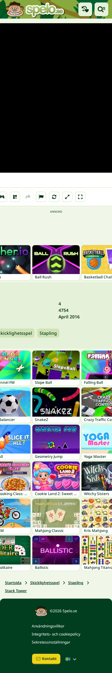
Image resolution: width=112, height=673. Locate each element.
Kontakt (49, 658)
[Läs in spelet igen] (54, 197)
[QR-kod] (15, 197)
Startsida (13, 582)
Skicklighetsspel (44, 582)
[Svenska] (71, 659)
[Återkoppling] (41, 197)
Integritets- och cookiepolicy (56, 634)
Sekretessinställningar (51, 642)
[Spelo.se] (35, 9)
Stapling (48, 333)
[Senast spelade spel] (85, 9)
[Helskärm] (80, 197)
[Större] (67, 197)
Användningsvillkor (48, 626)
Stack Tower (16, 590)
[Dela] (28, 197)
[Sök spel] (101, 9)
